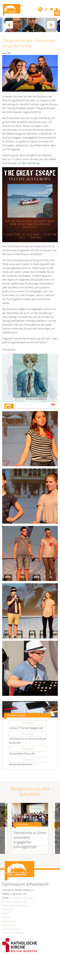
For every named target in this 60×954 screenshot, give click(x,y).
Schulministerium (11, 928)
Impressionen (9, 921)
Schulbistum (9, 925)
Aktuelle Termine (16, 715)
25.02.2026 (28, 748)
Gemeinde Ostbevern (13, 932)
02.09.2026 (28, 734)
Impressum (8, 909)
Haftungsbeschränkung (14, 905)
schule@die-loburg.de (21, 897)
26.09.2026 (28, 723)
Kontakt (6, 917)
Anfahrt (6, 913)
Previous (3, 828)
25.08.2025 (28, 759)
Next (56, 828)
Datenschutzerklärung (14, 901)
